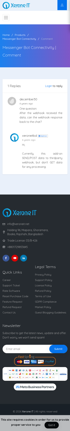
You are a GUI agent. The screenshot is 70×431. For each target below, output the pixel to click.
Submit (58, 348)
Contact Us (9, 312)
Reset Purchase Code (15, 296)
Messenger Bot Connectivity (19, 38)
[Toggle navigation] (6, 17)
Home (6, 35)
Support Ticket (11, 285)
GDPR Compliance (46, 301)
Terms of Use (43, 296)
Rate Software (11, 290)
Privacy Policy (43, 274)
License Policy (43, 285)
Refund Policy (43, 290)
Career (7, 280)
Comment (47, 38)
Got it (51, 425)
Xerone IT (27, 411)
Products (20, 35)
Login (48, 86)
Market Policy (43, 307)
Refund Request (12, 307)
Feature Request (12, 301)
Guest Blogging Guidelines (50, 312)
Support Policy (43, 280)
